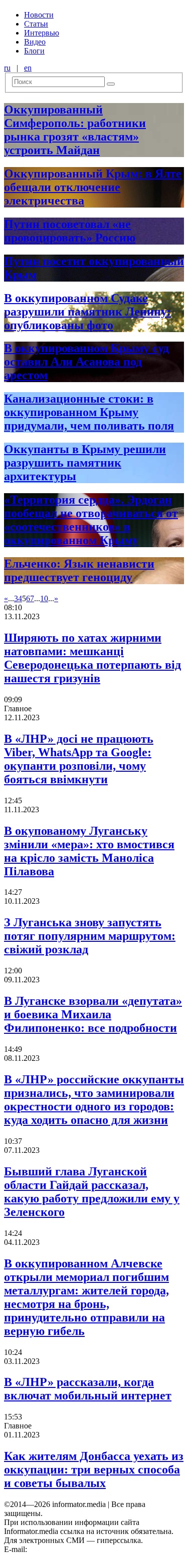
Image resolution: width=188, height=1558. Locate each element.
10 (44, 598)
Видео (35, 42)
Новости (39, 15)
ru (7, 68)
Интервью (41, 33)
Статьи (36, 24)
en (28, 68)
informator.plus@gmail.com (73, 1549)
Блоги (34, 51)
